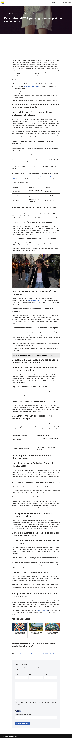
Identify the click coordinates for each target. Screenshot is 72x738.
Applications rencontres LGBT (31, 86)
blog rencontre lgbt (42, 333)
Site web (46, 674)
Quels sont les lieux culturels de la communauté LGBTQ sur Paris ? (37, 653)
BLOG (53, 2)
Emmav (7, 26)
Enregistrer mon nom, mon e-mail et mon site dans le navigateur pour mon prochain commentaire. (35, 703)
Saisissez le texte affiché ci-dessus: (23, 714)
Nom (16, 674)
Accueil (48, 2)
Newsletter (58, 2)
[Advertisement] (36, 45)
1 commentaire (21, 26)
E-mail (31, 674)
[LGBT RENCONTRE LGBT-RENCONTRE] (2, 2)
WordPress (14, 736)
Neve (2, 736)
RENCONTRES (67, 2)
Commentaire (18, 680)
